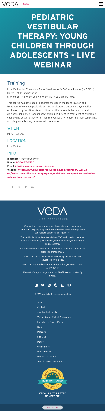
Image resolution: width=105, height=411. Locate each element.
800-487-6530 (25, 162)
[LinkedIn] (62, 286)
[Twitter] (42, 286)
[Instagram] (49, 286)
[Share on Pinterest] (26, 187)
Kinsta (52, 275)
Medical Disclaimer (46, 356)
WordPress (63, 272)
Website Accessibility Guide (50, 361)
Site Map (41, 337)
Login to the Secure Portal (50, 322)
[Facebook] (36, 286)
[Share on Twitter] (19, 187)
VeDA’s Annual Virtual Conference (54, 317)
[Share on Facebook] (12, 187)
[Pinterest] (56, 286)
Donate (41, 342)
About (40, 302)
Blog (39, 327)
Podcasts (41, 332)
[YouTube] (69, 286)
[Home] (10, 4)
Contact (41, 307)
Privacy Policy (44, 351)
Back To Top (52, 407)
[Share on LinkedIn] (32, 187)
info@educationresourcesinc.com (34, 166)
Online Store (43, 346)
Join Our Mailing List (47, 312)
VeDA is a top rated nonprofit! (52, 395)
